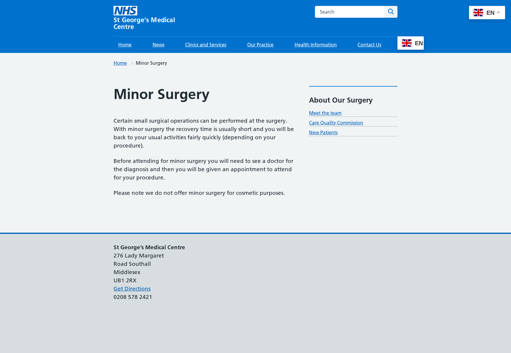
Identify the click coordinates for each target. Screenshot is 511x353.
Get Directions (132, 288)
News (158, 45)
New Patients (323, 132)
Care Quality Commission (336, 123)
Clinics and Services (205, 45)
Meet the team (325, 113)
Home (125, 45)
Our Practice (260, 45)
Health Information (316, 45)
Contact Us (369, 45)
